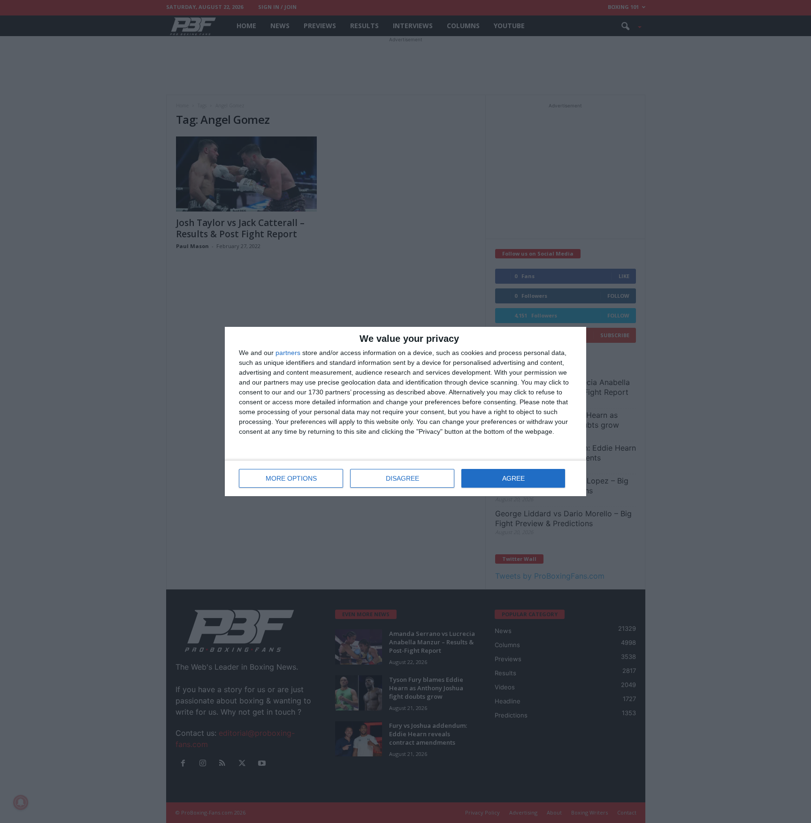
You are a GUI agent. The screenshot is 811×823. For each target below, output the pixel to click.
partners (287, 352)
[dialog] (405, 411)
